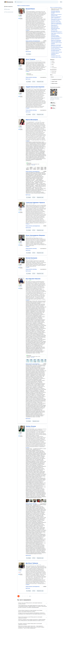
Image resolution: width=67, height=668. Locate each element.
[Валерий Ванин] (22, 11)
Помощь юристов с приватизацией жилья (54, 26)
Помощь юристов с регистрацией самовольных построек (31, 77)
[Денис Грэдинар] (22, 61)
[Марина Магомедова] (22, 122)
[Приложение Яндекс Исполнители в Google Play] (53, 105)
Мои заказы (8, 9)
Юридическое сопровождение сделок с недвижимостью (56, 17)
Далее (30, 596)
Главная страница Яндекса (5, 2)
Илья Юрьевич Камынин (33, 278)
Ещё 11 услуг (28, 111)
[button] (28, 54)
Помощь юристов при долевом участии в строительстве (56, 38)
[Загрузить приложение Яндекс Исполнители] (56, 92)
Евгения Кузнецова (31, 258)
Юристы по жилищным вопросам (55, 7)
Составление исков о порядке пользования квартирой (56, 50)
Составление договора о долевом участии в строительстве (56, 48)
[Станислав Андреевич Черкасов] (22, 205)
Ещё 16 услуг (28, 418)
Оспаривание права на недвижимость (55, 54)
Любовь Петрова (31, 426)
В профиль (27, 30)
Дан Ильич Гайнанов (32, 563)
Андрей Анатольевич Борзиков (35, 86)
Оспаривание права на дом (55, 55)
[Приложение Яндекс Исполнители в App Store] (53, 103)
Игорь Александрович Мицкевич (35, 235)
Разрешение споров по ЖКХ (56, 21)
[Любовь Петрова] (22, 429)
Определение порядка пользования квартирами (55, 36)
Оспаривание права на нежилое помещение (56, 43)
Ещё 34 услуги (28, 51)
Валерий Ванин (30, 8)
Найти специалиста (9, 6)
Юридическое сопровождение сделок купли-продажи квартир (56, 23)
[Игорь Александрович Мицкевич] (22, 238)
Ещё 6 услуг (28, 588)
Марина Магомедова (32, 119)
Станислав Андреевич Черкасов (35, 202)
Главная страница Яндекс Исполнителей (8, 2)
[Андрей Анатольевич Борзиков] (22, 89)
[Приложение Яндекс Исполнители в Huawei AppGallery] (53, 108)
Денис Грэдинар (30, 59)
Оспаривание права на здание (56, 57)
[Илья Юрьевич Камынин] (22, 281)
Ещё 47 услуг (28, 194)
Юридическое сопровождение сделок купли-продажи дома (56, 41)
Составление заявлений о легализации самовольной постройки (55, 12)
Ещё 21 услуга (28, 227)
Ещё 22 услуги (28, 555)
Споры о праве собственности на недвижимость (56, 34)
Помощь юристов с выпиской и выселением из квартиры (56, 20)
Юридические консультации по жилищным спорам (56, 15)
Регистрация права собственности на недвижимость (56, 31)
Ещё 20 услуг (28, 250)
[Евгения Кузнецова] (22, 260)
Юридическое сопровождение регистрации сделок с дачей (56, 45)
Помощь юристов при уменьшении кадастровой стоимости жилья (55, 28)
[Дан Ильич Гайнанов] (22, 565)
